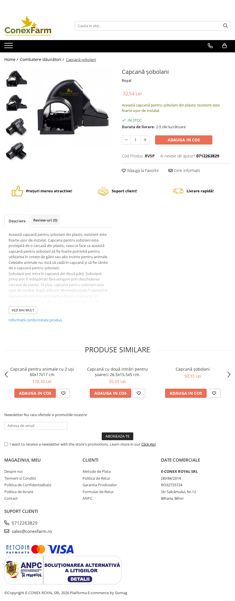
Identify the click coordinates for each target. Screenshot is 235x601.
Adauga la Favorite (142, 170)
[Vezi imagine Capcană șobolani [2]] (16, 127)
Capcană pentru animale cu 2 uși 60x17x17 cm (42, 371)
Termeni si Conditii (20, 478)
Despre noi (13, 471)
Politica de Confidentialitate (27, 484)
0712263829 (24, 523)
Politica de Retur (96, 478)
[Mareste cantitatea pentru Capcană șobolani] (145, 140)
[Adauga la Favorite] (63, 393)
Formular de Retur (98, 491)
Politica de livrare (18, 491)
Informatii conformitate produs (35, 320)
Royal (126, 80)
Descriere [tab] (17, 221)
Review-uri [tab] (45, 220)
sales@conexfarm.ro (31, 531)
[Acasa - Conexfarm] (33, 26)
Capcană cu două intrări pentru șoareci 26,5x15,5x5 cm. (117, 371)
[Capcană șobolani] (72, 107)
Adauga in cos (184, 140)
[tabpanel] (72, 107)
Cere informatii (186, 170)
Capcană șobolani (193, 369)
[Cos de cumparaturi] (224, 46)
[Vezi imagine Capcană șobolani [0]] (16, 79)
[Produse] (9, 47)
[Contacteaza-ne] (210, 46)
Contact (11, 498)
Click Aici (148, 444)
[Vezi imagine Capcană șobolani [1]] (16, 103)
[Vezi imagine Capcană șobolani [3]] (16, 152)
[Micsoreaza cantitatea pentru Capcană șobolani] (126, 140)
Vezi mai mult (23, 310)
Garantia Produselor (100, 484)
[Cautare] (225, 26)
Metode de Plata (97, 471)
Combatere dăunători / (42, 59)
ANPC (87, 498)
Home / (11, 59)
